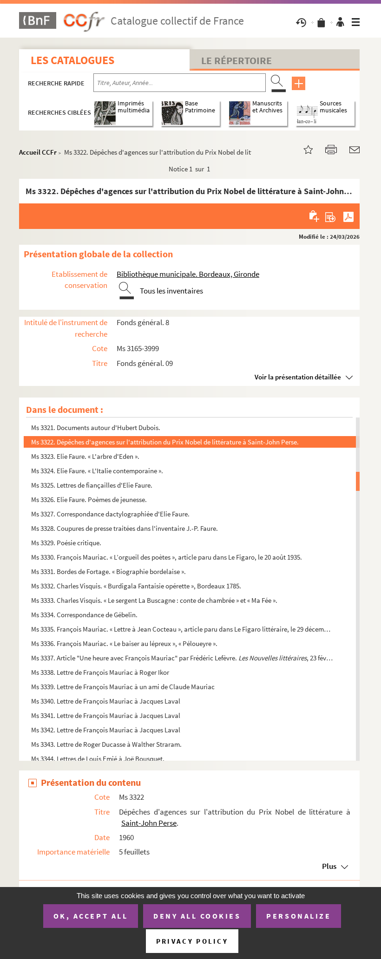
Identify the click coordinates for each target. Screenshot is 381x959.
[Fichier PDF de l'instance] (348, 216)
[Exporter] (330, 216)
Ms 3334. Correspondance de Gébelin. (84, 614)
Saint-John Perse (149, 823)
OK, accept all (90, 915)
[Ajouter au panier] (315, 216)
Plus (329, 866)
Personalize (298, 915)
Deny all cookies (197, 915)
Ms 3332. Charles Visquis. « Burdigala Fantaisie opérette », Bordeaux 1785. (136, 585)
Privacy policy (192, 941)
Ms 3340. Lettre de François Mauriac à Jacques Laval (105, 701)
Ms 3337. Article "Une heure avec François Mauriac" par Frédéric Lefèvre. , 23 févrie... (182, 657)
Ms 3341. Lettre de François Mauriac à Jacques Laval (105, 715)
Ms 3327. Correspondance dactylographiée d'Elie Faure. (110, 513)
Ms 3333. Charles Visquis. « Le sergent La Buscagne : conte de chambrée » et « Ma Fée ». (154, 600)
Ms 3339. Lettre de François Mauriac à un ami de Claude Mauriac (123, 686)
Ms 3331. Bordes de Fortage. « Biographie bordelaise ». (108, 571)
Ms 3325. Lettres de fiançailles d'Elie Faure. (91, 485)
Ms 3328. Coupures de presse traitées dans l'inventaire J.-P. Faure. (124, 528)
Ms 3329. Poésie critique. (66, 542)
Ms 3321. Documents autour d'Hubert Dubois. (95, 427)
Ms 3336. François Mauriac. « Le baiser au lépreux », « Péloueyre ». (124, 643)
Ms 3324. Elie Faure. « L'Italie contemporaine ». (97, 470)
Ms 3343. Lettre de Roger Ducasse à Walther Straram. (106, 744)
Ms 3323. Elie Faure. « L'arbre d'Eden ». (85, 456)
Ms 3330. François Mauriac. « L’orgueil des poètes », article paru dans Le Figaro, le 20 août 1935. (166, 557)
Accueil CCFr (38, 152)
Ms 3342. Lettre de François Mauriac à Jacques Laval (105, 729)
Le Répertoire (236, 60)
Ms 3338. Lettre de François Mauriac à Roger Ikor (100, 672)
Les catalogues (72, 60)
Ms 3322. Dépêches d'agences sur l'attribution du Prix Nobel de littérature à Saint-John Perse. (165, 441)
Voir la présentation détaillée (298, 376)
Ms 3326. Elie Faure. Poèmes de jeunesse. (89, 499)
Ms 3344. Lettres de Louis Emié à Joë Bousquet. (97, 758)
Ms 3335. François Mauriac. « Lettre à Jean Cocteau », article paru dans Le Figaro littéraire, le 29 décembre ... (182, 629)
